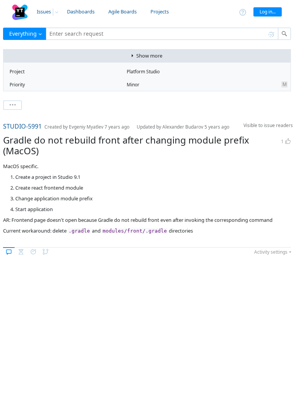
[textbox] (162, 34)
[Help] (242, 11)
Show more (149, 55)
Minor (133, 84)
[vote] (288, 141)
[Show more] (12, 105)
